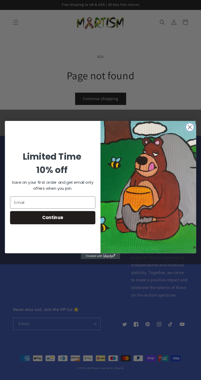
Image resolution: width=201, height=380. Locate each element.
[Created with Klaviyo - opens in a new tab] (100, 256)
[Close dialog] (190, 127)
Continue (52, 218)
